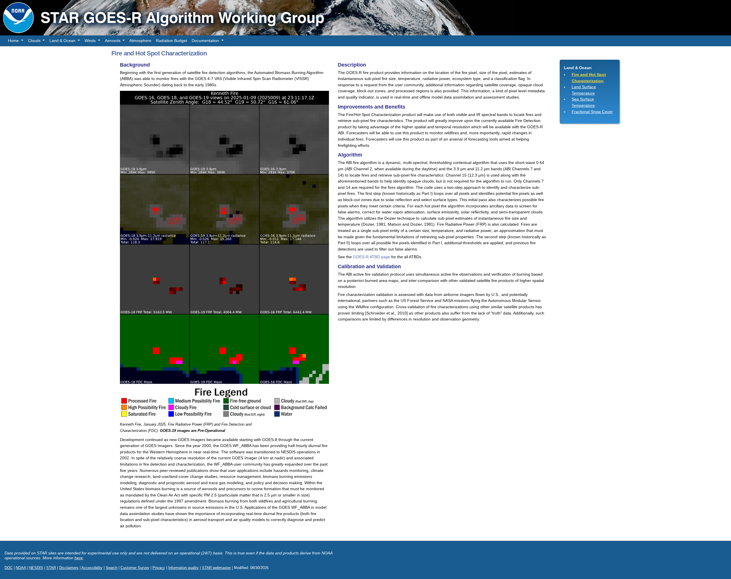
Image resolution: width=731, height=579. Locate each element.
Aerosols (113, 40)
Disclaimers (69, 568)
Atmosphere (140, 40)
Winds (91, 40)
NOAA (21, 568)
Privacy (158, 568)
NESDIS (36, 568)
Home (14, 40)
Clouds (35, 40)
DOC (9, 568)
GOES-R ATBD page (371, 257)
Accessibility (92, 568)
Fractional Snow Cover (592, 111)
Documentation (206, 40)
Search (111, 568)
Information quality (183, 568)
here (79, 558)
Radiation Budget (171, 40)
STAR (51, 568)
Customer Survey (135, 568)
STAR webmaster (216, 568)
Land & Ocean (63, 40)
